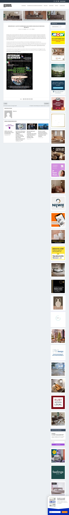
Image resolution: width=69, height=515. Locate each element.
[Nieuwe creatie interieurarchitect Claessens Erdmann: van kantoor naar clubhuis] (43, 126)
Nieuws (33, 29)
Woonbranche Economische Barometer (34, 5)
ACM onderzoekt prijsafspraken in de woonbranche (8, 132)
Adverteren (51, 5)
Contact (56, 5)
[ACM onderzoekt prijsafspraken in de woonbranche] (9, 126)
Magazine (45, 5)
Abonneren (24, 5)
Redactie (24, 29)
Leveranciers (62, 5)
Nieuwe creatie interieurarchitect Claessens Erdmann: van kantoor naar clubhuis (42, 134)
